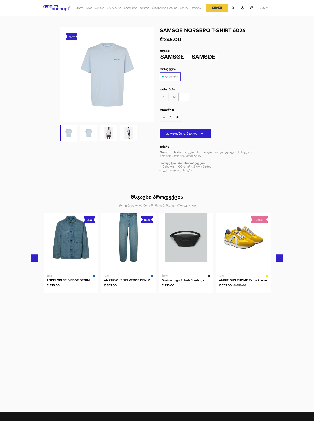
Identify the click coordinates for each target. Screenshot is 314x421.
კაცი (89, 9)
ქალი (79, 9)
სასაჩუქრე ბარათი (164, 7)
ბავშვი (99, 9)
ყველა (184, 7)
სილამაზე (130, 7)
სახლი (144, 7)
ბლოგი (196, 7)
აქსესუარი (114, 9)
